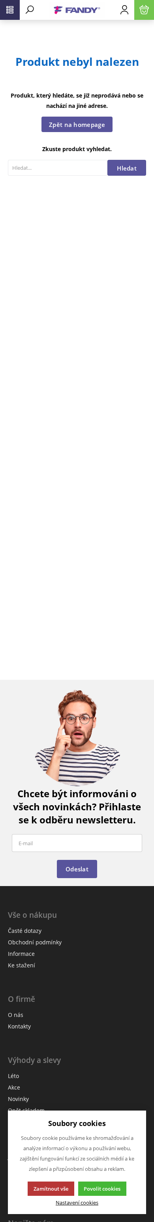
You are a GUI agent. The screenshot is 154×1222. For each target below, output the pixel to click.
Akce (14, 1087)
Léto (13, 1076)
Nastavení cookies (77, 1202)
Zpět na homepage (77, 125)
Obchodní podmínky (35, 942)
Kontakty (19, 1026)
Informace (21, 953)
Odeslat (77, 869)
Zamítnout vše (51, 1188)
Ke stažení (21, 965)
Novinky (18, 1099)
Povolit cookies (102, 1188)
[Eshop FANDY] (77, 10)
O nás (15, 1015)
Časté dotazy (24, 930)
